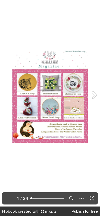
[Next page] (94, 103)
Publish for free (85, 211)
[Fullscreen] (92, 198)
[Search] (71, 198)
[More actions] (81, 198)
